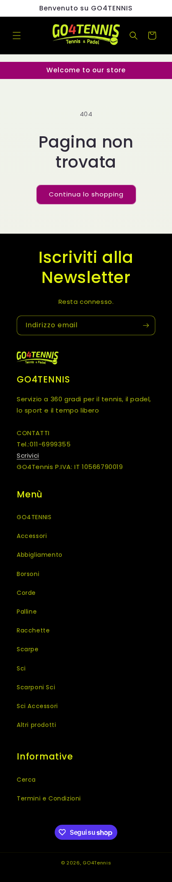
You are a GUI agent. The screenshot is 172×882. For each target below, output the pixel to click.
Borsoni (28, 574)
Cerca (26, 779)
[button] (17, 35)
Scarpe (28, 649)
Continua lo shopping (86, 194)
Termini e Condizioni (49, 798)
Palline (27, 611)
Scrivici (28, 455)
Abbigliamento (40, 555)
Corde (26, 593)
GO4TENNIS (34, 517)
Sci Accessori (37, 706)
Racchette (33, 630)
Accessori (32, 536)
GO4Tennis (97, 862)
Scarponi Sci (36, 687)
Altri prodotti (36, 725)
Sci (21, 668)
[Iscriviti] (146, 325)
